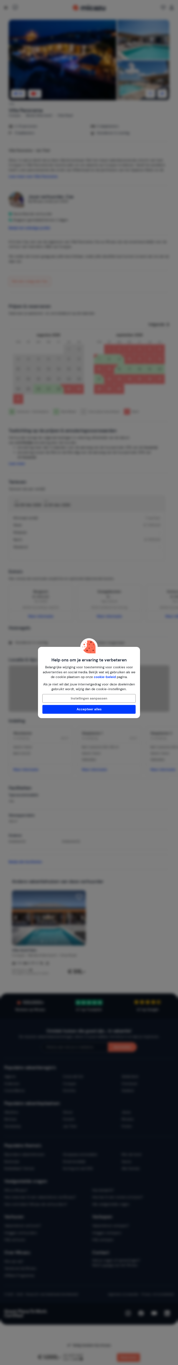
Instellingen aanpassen (89, 698)
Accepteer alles (89, 709)
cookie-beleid (105, 677)
